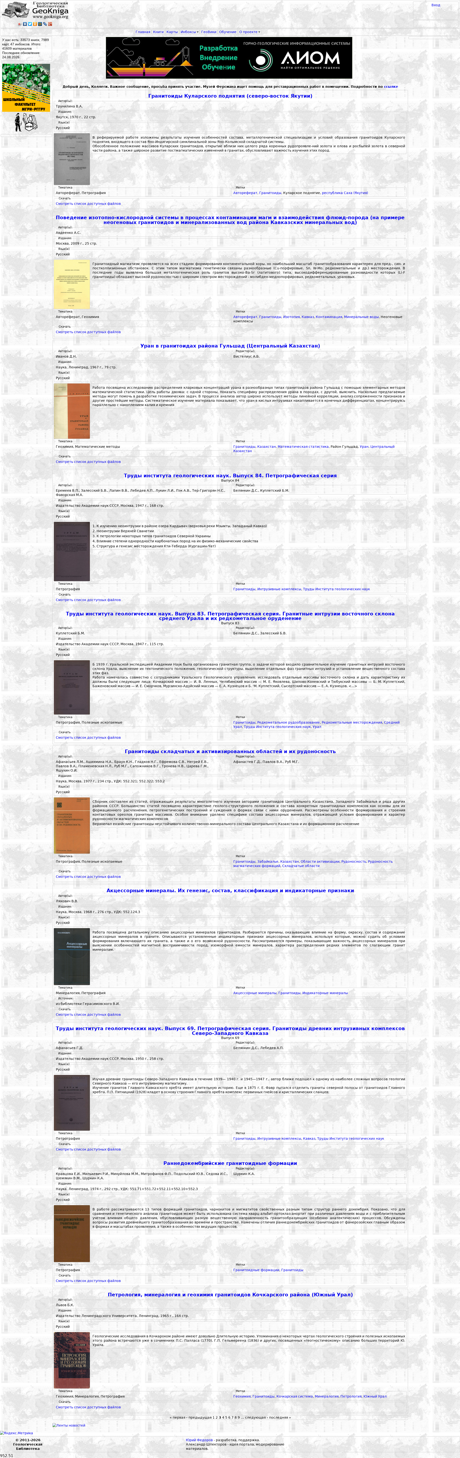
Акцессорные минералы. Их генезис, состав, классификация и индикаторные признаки (230, 890)
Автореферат (245, 193)
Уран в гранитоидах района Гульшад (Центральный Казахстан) (230, 346)
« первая (177, 1417)
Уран (364, 447)
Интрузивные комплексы (279, 589)
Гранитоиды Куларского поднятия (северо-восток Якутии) (230, 96)
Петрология (351, 1396)
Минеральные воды (361, 317)
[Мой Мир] (40, 24)
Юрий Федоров (199, 1440)
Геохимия (242, 1396)
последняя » (280, 1417)
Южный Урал (375, 1396)
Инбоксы (188, 32)
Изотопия (291, 317)
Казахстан (266, 447)
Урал (317, 727)
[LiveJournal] (45, 24)
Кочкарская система (294, 1396)
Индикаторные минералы (325, 993)
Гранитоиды (270, 193)
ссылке (391, 87)
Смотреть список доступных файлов (88, 204)
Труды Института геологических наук (336, 589)
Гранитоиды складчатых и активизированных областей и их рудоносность (230, 751)
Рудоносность (353, 861)
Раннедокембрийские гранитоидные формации (230, 1163)
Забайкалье (267, 861)
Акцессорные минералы (254, 993)
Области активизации (320, 861)
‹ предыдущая (199, 1417)
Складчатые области (301, 866)
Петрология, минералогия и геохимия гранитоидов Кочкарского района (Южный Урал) (230, 1295)
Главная (143, 32)
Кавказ (308, 317)
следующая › (256, 1417)
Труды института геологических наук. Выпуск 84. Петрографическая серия (230, 475)
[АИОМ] (230, 58)
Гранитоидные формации (256, 1270)
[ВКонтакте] (25, 24)
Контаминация (329, 317)
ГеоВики (208, 32)
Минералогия (327, 1396)
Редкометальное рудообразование (288, 722)
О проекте (248, 32)
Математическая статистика (303, 447)
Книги (158, 32)
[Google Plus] (50, 24)
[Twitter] (30, 24)
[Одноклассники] (35, 24)
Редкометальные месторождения (352, 722)
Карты (172, 32)
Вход (435, 5)
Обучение (227, 32)
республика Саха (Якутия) (345, 193)
